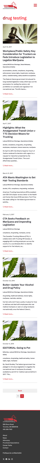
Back (20, 391)
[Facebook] (6, 459)
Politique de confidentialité (12, 453)
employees (6, 147)
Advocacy (6, 440)
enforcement (7, 73)
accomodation (7, 70)
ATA (9, 188)
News (5, 438)
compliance (21, 70)
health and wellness (17, 296)
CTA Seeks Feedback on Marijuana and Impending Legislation (17, 221)
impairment (24, 73)
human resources (23, 147)
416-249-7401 (7, 429)
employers (13, 147)
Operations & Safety (9, 67)
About (5, 435)
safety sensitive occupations (27, 75)
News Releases (25, 64)
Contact (5, 448)
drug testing (29, 70)
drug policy (19, 145)
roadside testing (12, 75)
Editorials (6, 352)
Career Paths (7, 445)
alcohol (14, 70)
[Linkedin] (9, 459)
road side (13, 298)
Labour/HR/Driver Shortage (11, 64)
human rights (16, 73)
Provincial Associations (11, 443)
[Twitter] (3, 459)
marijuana (31, 73)
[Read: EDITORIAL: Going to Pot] (20, 330)
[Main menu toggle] (35, 5)
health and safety (24, 358)
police (5, 75)
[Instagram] (12, 459)
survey (28, 233)
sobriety (19, 298)
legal (8, 361)
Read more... (8, 94)
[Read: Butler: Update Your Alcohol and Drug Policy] (20, 267)
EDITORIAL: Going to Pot (16, 347)
